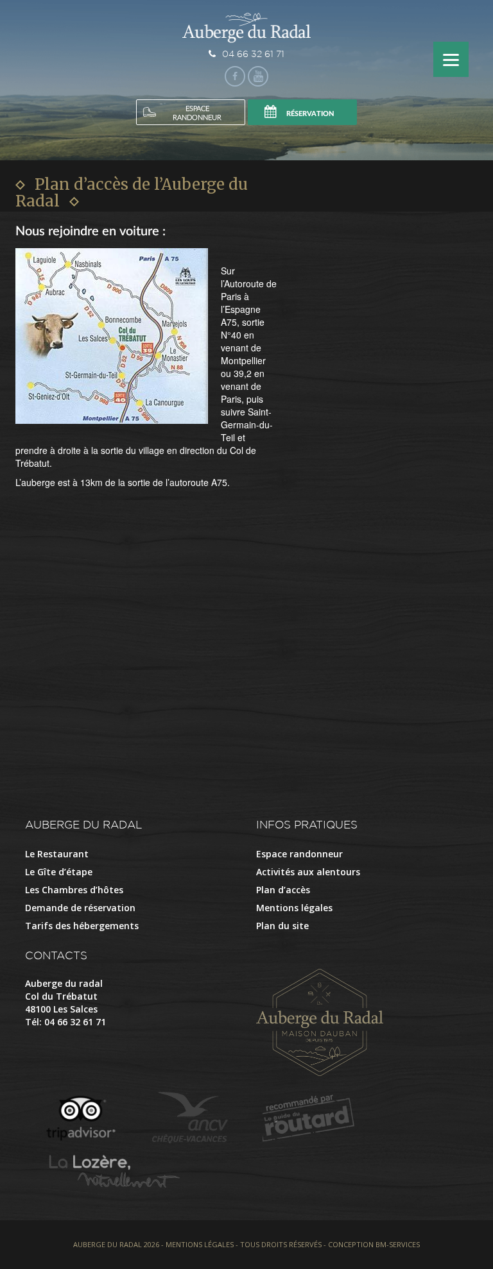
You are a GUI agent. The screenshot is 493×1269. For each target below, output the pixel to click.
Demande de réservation (80, 908)
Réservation (310, 113)
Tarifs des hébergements (82, 926)
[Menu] (451, 59)
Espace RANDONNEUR (197, 113)
